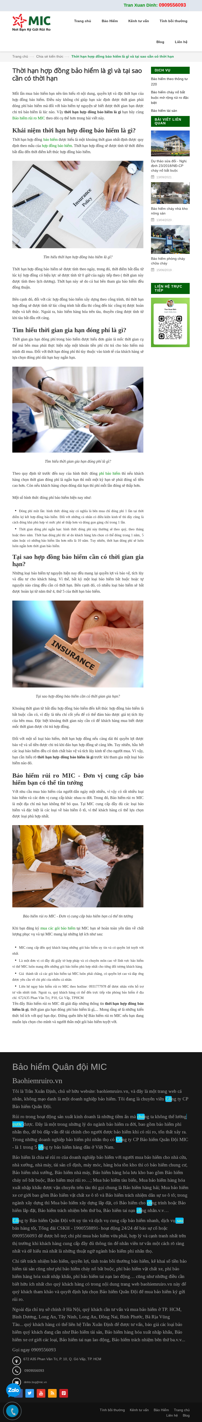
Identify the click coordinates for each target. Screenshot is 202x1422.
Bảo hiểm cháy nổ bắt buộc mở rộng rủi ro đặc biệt (170, 97)
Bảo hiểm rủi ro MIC (28, 118)
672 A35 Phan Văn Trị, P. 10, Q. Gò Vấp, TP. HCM (62, 1359)
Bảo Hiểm (161, 1410)
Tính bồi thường (112, 1410)
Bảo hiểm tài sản (164, 111)
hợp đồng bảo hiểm (57, 146)
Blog (186, 1415)
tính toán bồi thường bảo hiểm (120, 1261)
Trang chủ (20, 56)
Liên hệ (172, 1415)
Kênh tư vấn (139, 1410)
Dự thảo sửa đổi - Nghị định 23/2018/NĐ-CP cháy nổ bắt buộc (168, 165)
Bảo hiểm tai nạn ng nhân (130, 1210)
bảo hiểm (50, 139)
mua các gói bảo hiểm (57, 928)
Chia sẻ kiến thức (49, 56)
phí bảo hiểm (109, 473)
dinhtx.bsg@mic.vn (35, 1382)
